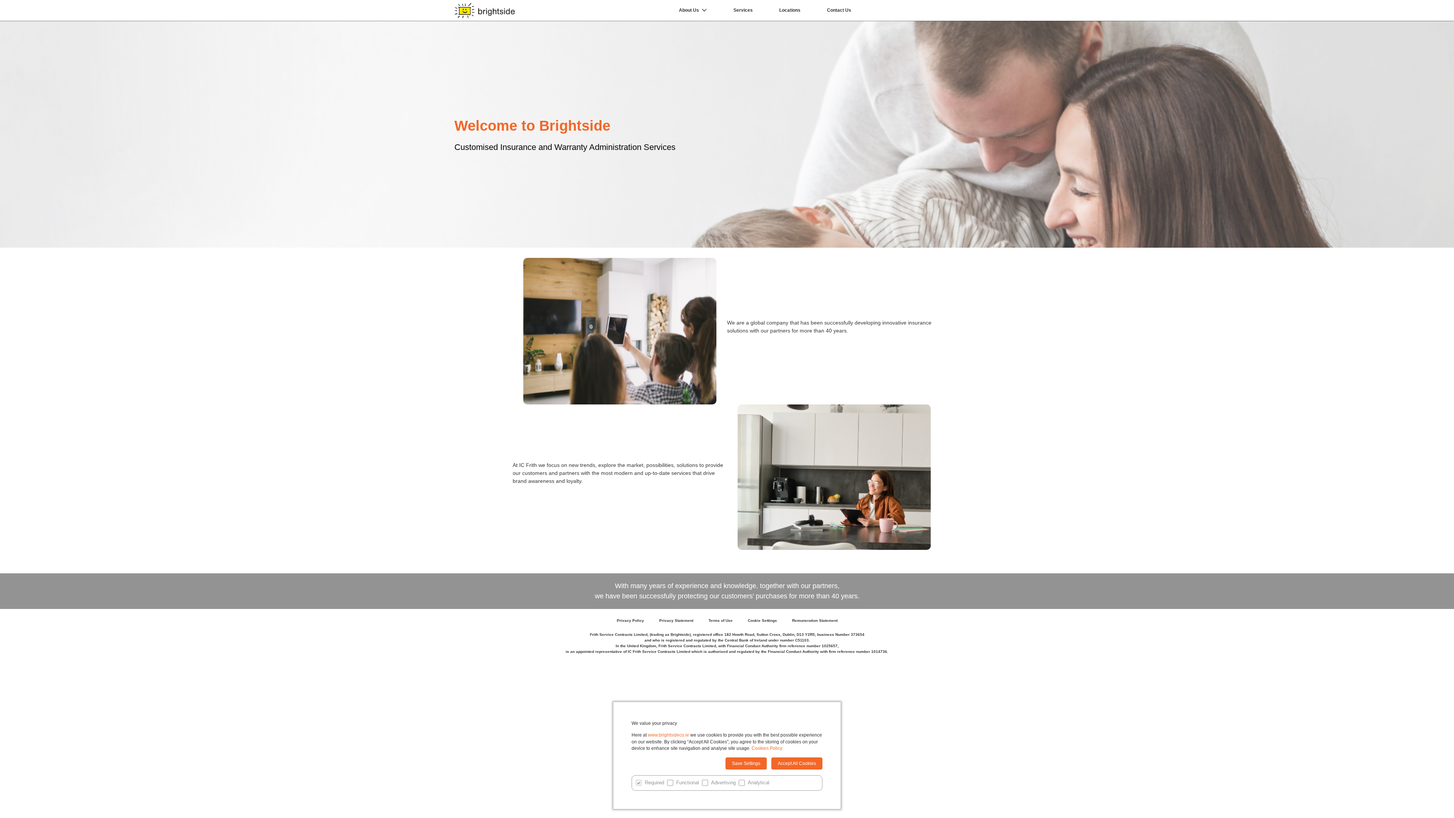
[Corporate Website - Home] (484, 10)
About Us (689, 10)
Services (743, 10)
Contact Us (839, 10)
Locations (789, 10)
